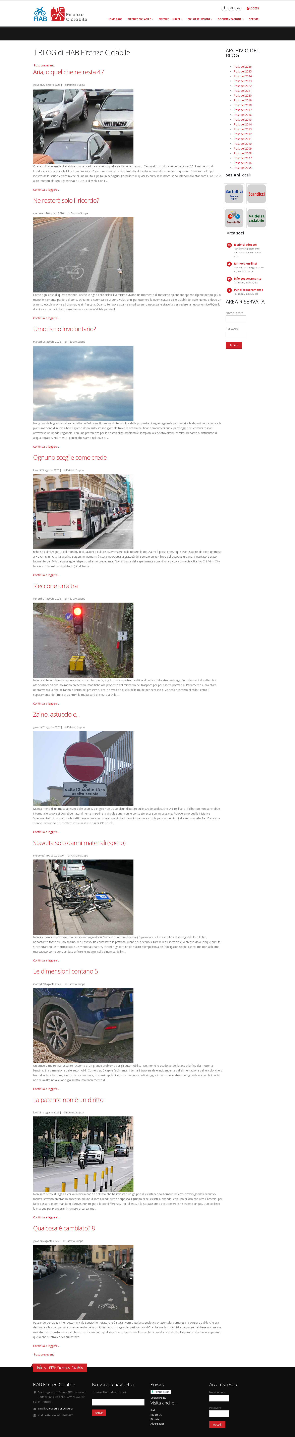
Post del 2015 (243, 119)
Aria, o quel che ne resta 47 (68, 72)
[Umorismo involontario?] (83, 383)
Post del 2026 (243, 66)
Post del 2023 (243, 81)
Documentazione (229, 19)
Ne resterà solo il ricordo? (66, 200)
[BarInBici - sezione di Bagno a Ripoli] (234, 193)
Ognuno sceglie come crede (70, 457)
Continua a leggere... (46, 189)
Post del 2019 (243, 100)
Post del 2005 (243, 168)
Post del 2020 (243, 95)
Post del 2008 (243, 153)
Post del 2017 (243, 110)
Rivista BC (156, 1415)
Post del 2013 (243, 129)
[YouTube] (238, 8)
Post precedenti (44, 65)
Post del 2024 (243, 76)
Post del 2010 (243, 144)
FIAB (153, 1410)
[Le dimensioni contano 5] (83, 1025)
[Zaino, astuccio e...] (83, 768)
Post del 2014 (243, 124)
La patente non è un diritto (68, 1099)
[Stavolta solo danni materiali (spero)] (83, 897)
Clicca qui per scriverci (59, 1408)
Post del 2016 (243, 115)
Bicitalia (155, 1419)
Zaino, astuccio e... (56, 714)
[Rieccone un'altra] (83, 640)
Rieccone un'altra (55, 586)
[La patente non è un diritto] (83, 1154)
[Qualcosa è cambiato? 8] (83, 1282)
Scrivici (254, 19)
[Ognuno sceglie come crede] (83, 511)
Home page (115, 19)
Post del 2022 (243, 86)
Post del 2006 (243, 163)
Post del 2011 (243, 139)
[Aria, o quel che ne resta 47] (83, 126)
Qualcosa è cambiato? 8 (64, 1228)
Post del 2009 (243, 148)
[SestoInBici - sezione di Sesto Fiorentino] (234, 218)
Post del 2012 (243, 134)
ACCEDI (254, 8)
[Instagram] (231, 8)
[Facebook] (224, 8)
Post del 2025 (243, 71)
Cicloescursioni (199, 19)
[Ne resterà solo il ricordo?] (83, 254)
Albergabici (157, 1423)
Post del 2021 (243, 91)
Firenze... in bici (169, 19)
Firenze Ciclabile (139, 19)
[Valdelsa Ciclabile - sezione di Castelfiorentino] (256, 218)
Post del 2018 (243, 105)
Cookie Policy (158, 1397)
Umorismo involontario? (64, 329)
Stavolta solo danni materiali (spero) (79, 842)
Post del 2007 (243, 158)
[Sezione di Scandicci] (256, 193)
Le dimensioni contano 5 (65, 971)
